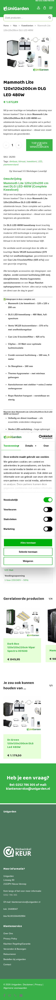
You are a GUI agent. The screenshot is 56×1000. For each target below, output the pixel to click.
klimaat (22, 161)
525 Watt (9, 570)
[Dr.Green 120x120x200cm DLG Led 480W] (22, 715)
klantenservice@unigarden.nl (28, 788)
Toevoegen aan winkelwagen (39, 145)
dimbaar (13, 161)
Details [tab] (29, 445)
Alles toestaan (28, 542)
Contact (7, 964)
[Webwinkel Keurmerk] (17, 853)
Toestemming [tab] (11, 445)
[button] (47, 39)
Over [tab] (46, 445)
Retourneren (9, 954)
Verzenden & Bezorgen (14, 949)
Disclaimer (28, 984)
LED (40, 161)
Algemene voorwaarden (15, 988)
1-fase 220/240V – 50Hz (16, 580)
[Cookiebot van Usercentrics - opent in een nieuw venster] (39, 437)
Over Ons (8, 933)
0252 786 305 (25, 785)
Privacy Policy (10, 938)
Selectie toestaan (28, 551)
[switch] (48, 509)
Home (6, 25)
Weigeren (28, 561)
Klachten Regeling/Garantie (16, 943)
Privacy (38, 984)
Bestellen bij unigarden (14, 959)
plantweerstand (11, 164)
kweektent (32, 161)
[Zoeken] (49, 17)
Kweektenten (27, 25)
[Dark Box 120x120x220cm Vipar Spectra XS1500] (22, 622)
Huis (15, 25)
